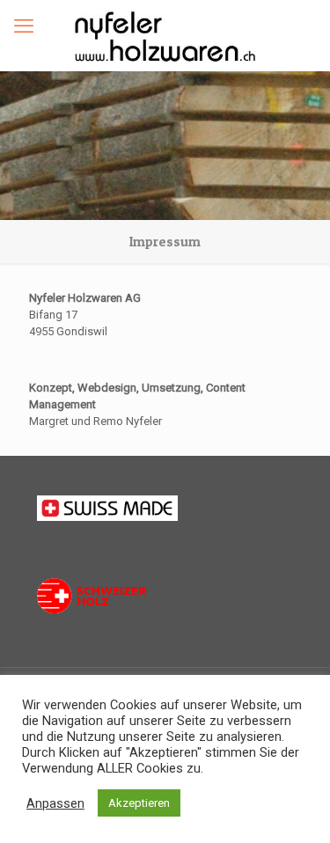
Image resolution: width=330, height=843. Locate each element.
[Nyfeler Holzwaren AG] (165, 35)
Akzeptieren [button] (139, 803)
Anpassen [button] (55, 803)
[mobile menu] (24, 26)
